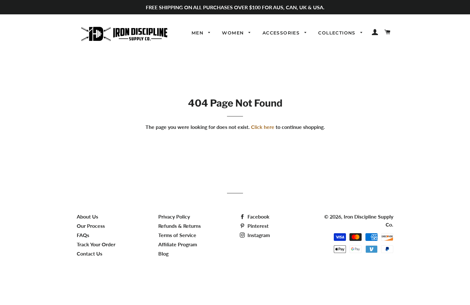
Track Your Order (96, 244)
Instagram (258, 235)
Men (198, 33)
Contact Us (89, 253)
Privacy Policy (174, 216)
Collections (337, 33)
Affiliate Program (177, 244)
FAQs (83, 235)
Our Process (91, 226)
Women (233, 33)
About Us (87, 216)
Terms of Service (177, 235)
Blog (163, 253)
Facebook (258, 216)
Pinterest (257, 226)
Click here (262, 127)
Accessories (282, 33)
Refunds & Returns (179, 226)
